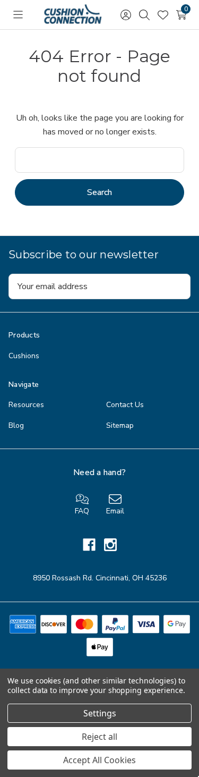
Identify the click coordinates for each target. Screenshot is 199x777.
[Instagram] (110, 544)
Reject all (99, 736)
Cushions (23, 356)
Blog (16, 425)
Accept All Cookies (99, 760)
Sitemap (120, 425)
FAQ (82, 511)
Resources (26, 405)
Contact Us (125, 405)
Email (115, 511)
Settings (99, 713)
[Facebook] (93, 544)
